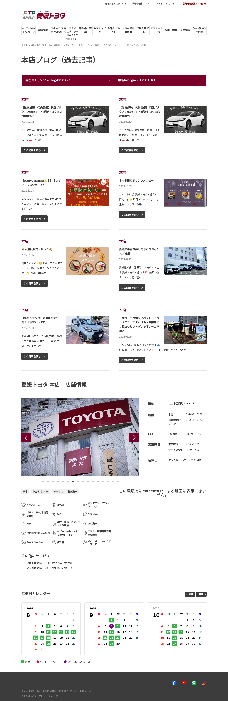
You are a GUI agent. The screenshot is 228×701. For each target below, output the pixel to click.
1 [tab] (43, 481)
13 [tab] (103, 481)
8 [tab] (78, 481)
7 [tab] (73, 481)
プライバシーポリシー (166, 3)
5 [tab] (63, 481)
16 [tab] (118, 481)
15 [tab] (113, 481)
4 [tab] (58, 481)
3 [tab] (53, 481)
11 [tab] (93, 481)
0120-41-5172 (194, 420)
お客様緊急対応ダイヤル (114, 3)
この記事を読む (32, 150)
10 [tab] (88, 481)
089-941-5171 (194, 414)
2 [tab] (48, 481)
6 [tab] (68, 481)
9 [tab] (83, 481)
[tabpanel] (69, 437)
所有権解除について (141, 3)
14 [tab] (108, 481)
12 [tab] (98, 481)
